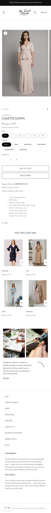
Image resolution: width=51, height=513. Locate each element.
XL (35, 135)
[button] (6, 12)
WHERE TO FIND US (11, 402)
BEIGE (6, 144)
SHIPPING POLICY (11, 439)
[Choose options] (22, 262)
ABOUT (7, 408)
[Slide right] (47, 109)
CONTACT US (9, 427)
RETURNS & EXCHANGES (13, 433)
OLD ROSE (24, 150)
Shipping (4, 127)
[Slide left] (41, 109)
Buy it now (25, 176)
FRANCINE (5, 271)
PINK (18, 145)
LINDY (4, 312)
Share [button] (6, 223)
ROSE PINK (29, 145)
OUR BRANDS (9, 415)
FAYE (27, 271)
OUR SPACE (9, 421)
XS (5, 135)
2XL (43, 135)
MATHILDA (29, 312)
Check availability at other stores (12, 191)
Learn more (6, 378)
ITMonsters (42, 508)
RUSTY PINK (43, 145)
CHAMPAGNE (10, 150)
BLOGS (7, 445)
